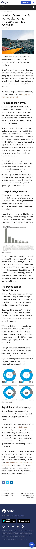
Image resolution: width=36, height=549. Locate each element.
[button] (34, 2)
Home (3, 11)
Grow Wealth (9, 11)
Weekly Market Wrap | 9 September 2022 (10, 494)
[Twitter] (7, 482)
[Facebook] (3, 482)
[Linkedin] (11, 482)
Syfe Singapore (7, 27)
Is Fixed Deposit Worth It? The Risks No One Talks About (26, 495)
